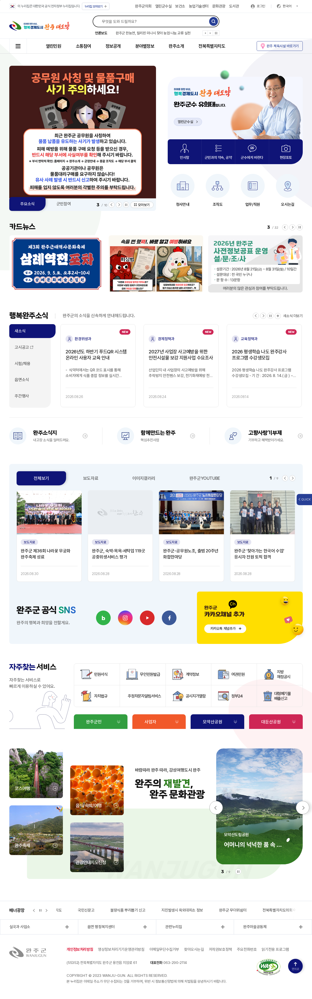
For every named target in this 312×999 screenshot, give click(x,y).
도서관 (234, 6)
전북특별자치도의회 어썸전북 (283, 910)
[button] (205, 34)
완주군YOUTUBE (204, 478)
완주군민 (94, 721)
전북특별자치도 (211, 46)
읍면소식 (22, 379)
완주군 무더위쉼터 (231, 910)
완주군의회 (143, 6)
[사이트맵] (18, 46)
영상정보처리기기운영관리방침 (121, 949)
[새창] (103, 618)
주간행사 (22, 396)
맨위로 (295, 969)
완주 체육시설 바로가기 (283, 46)
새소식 (20, 331)
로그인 (261, 6)
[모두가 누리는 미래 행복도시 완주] (39, 26)
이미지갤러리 (143, 478)
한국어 (287, 6)
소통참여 (83, 46)
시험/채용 (22, 363)
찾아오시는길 (194, 949)
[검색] (213, 21)
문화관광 (218, 6)
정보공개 (113, 46)
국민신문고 (84, 910)
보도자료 (90, 478)
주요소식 (27, 203)
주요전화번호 (247, 949)
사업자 (150, 721)
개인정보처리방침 (80, 949)
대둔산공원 (271, 721)
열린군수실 (163, 6)
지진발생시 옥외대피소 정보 (180, 910)
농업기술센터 (199, 6)
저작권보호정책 (220, 949)
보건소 (180, 6)
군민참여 (64, 203)
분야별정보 (144, 46)
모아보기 (93, 6)
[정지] (216, 33)
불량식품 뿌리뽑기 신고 (126, 910)
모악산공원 (212, 721)
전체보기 (41, 478)
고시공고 (22, 347)
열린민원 (53, 46)
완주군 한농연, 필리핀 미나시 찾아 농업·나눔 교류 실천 (153, 33)
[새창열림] (120, 512)
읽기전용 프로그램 (275, 949)
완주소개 (176, 46)
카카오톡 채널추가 (223, 628)
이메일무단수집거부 (164, 949)
